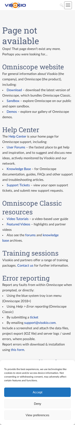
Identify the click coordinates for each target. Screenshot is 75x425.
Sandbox (13, 101)
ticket (34, 317)
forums (30, 235)
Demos (12, 111)
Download (14, 90)
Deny (37, 403)
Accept (37, 392)
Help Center (17, 136)
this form (17, 350)
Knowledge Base (19, 169)
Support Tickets (18, 185)
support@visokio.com (40, 322)
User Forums (16, 147)
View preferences (37, 415)
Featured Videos (18, 224)
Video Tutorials (18, 219)
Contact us (25, 265)
